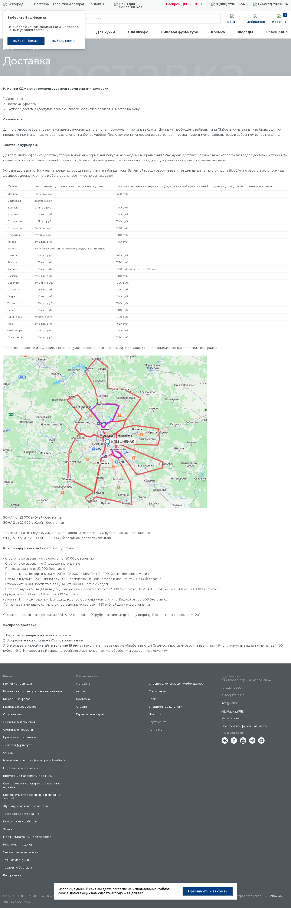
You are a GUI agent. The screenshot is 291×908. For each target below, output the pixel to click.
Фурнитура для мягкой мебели (25, 806)
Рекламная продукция (19, 844)
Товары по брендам (17, 867)
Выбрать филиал (26, 41)
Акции (80, 691)
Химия (7, 829)
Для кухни (105, 32)
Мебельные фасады (18, 699)
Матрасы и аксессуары (20, 706)
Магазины (83, 683)
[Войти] (232, 18)
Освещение (277, 32)
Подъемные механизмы (20, 768)
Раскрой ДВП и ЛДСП (184, 4)
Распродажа (12, 875)
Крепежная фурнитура (19, 737)
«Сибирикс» (273, 896)
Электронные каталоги (165, 706)
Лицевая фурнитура (179, 32)
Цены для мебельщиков (130, 6)
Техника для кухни (16, 859)
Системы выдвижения (19, 722)
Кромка (218, 32)
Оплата (81, 706)
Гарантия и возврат (68, 4)
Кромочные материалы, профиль (27, 775)
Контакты (96, 4)
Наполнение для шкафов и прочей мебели (34, 760)
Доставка (41, 4)
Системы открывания (19, 729)
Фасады (245, 32)
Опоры (8, 752)
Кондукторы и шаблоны (20, 821)
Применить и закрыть (207, 891)
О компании (157, 691)
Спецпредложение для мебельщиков (176, 683)
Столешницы (12, 714)
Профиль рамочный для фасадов (27, 836)
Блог (152, 699)
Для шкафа (138, 32)
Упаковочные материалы (21, 852)
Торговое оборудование (21, 813)
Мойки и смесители (17, 683)
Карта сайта (157, 722)
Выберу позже (63, 41)
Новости (155, 714)
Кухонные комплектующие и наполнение (33, 691)
